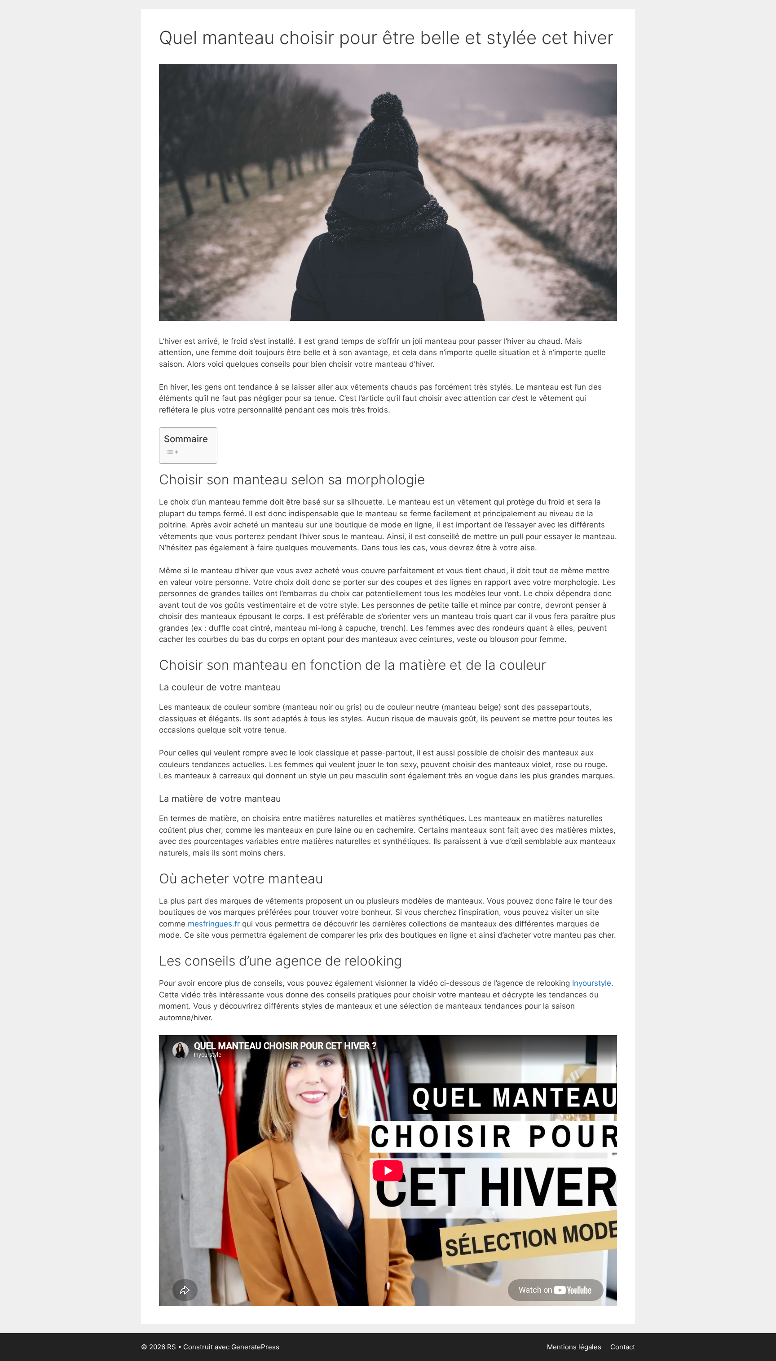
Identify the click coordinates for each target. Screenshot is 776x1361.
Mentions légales (574, 1347)
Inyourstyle (591, 983)
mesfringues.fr (214, 923)
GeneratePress (255, 1347)
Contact (622, 1347)
